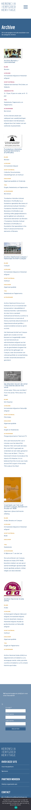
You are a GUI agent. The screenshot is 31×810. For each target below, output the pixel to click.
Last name (10, 721)
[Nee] (29, 804)
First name (10, 714)
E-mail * (9, 708)
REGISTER (15, 729)
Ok (16, 807)
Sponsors (5, 771)
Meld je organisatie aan (9, 784)
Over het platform (8, 767)
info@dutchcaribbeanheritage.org (15, 797)
